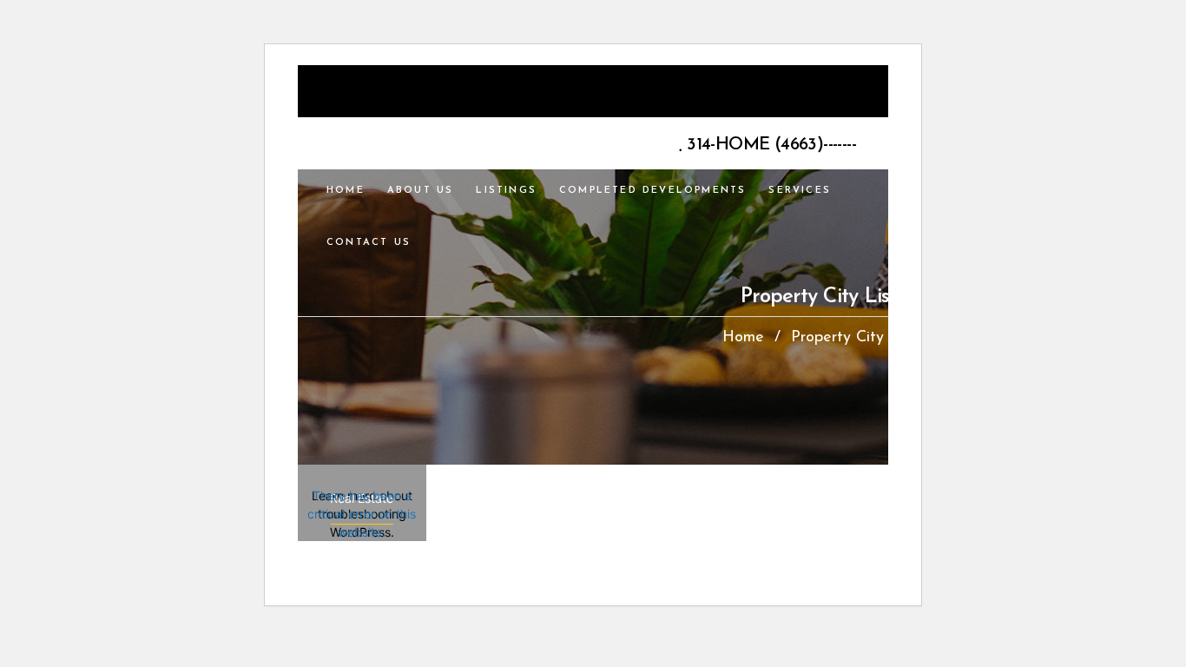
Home (743, 338)
